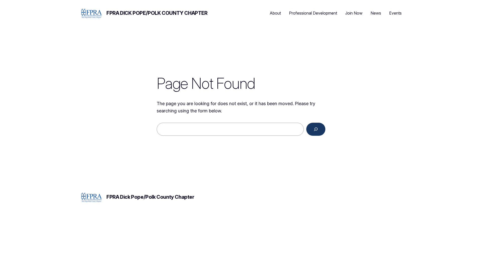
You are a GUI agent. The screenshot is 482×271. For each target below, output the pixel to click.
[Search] (315, 129)
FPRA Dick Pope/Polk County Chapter (156, 13)
